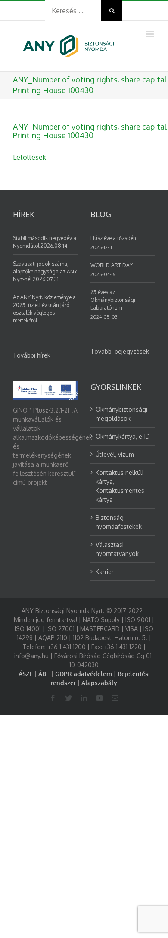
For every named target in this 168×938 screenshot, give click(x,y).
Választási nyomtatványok (117, 549)
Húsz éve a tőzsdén (113, 238)
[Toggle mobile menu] (150, 34)
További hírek (31, 355)
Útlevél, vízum (115, 454)
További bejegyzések (119, 351)
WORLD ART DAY (111, 265)
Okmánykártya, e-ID (123, 436)
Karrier (105, 571)
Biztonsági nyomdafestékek (119, 522)
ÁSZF (26, 673)
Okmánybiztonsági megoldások (121, 414)
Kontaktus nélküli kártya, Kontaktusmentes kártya (120, 486)
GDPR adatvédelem (83, 673)
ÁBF (44, 673)
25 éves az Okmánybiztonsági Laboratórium (112, 300)
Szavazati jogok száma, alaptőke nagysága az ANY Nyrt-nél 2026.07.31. (45, 271)
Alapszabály (99, 682)
